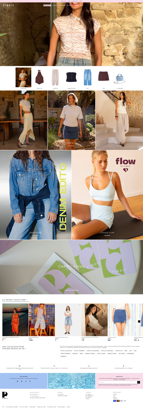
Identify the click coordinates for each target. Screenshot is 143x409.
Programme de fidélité (62, 395)
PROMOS (77, 5)
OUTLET (81, 5)
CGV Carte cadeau (23, 406)
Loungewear (130, 353)
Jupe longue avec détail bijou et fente (10, 337)
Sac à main (122, 353)
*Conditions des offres (51, 406)
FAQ (114, 395)
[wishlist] (133, 5)
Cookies (68, 406)
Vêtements (55, 5)
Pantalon (75, 353)
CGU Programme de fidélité (12, 406)
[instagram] (17, 381)
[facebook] (25, 381)
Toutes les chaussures (93, 350)
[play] (140, 64)
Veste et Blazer (101, 353)
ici (130, 385)
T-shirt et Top (118, 350)
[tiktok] (21, 381)
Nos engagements (89, 395)
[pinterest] (30, 381)
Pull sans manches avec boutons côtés (90, 337)
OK (138, 382)
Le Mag (87, 398)
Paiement (115, 398)
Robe (126, 350)
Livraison (115, 394)
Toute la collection (66, 350)
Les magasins (88, 394)
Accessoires (70, 5)
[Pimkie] (8, 5)
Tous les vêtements (79, 350)
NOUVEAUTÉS (47, 5)
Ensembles (63, 356)
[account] (136, 5)
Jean (135, 350)
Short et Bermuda (65, 353)
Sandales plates (112, 353)
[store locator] (130, 5)
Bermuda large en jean (34, 337)
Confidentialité (32, 406)
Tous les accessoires (107, 350)
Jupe (130, 350)
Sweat (81, 353)
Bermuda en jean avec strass (61, 337)
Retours (114, 397)
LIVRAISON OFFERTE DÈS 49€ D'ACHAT (71, 1)
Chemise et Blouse (90, 353)
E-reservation (60, 394)
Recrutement (88, 397)
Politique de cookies (41, 406)
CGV (3, 406)
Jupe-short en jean (112, 337)
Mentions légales (61, 406)
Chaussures (62, 5)
